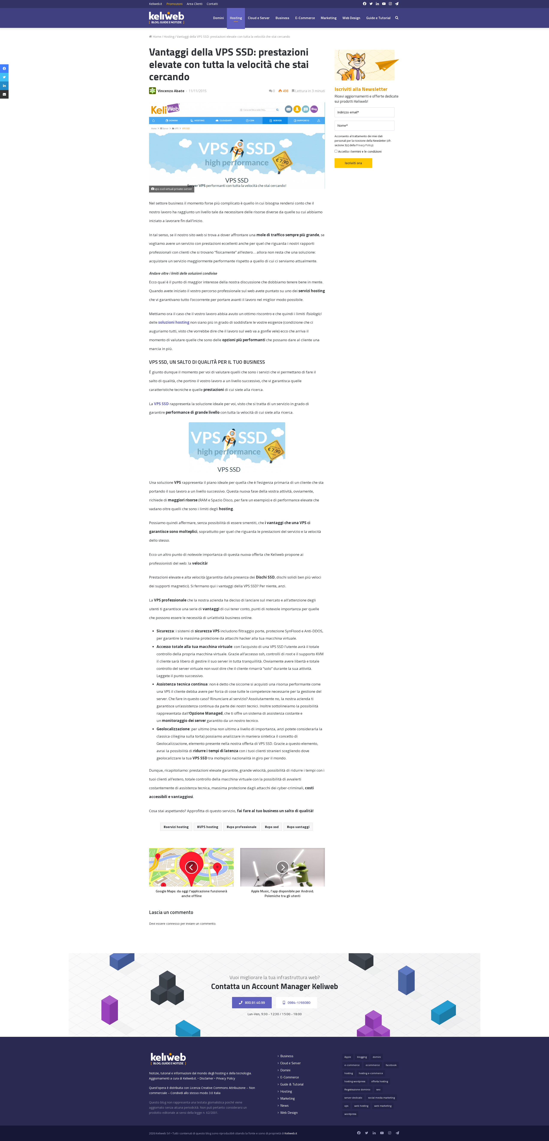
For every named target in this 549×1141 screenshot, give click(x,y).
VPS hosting (208, 826)
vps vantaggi (299, 826)
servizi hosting (177, 826)
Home (156, 37)
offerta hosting (379, 1081)
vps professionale (242, 826)
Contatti (212, 4)
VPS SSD (161, 403)
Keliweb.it (155, 4)
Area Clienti (194, 4)
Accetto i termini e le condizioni (359, 151)
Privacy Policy (364, 145)
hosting (348, 1073)
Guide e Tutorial (378, 17)
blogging (362, 1057)
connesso (173, 924)
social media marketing (381, 1098)
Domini (218, 17)
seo (378, 1089)
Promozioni (174, 4)
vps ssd (273, 826)
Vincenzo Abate (171, 91)
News (284, 1105)
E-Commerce (305, 17)
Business (282, 17)
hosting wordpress (354, 1081)
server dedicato (353, 1098)
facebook (391, 1065)
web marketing (382, 1106)
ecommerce (373, 1065)
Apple (347, 1057)
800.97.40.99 (254, 1002)
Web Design (351, 17)
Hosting (236, 17)
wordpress (350, 1114)
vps (346, 1106)
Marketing (328, 17)
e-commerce (352, 1065)
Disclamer (206, 1078)
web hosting (361, 1106)
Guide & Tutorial (291, 1084)
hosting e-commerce (371, 1073)
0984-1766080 (298, 1002)
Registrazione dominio (357, 1089)
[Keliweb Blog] (166, 18)
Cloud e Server (259, 17)
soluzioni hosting (173, 322)
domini (377, 1057)
